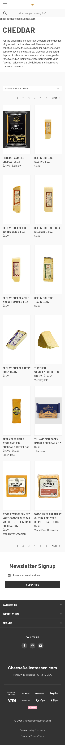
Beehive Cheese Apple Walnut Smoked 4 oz (16, 300)
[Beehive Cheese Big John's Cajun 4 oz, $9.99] (16, 199)
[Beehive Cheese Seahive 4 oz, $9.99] (48, 129)
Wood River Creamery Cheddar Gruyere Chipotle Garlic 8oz (48, 518)
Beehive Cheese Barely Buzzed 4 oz (17, 370)
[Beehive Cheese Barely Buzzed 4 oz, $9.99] (16, 340)
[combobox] (32, 13)
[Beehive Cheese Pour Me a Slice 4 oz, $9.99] (48, 199)
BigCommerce (38, 730)
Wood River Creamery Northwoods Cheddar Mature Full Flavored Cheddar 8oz (17, 520)
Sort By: (8, 88)
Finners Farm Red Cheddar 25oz (13, 160)
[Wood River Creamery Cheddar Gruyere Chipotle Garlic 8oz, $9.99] (48, 486)
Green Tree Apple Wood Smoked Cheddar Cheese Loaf (16, 443)
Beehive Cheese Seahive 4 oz (43, 160)
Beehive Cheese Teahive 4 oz (43, 300)
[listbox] (37, 88)
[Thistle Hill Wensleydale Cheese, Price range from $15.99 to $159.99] (48, 340)
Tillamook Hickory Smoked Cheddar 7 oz (47, 441)
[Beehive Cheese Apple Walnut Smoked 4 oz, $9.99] (16, 269)
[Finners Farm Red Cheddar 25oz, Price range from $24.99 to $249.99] (16, 129)
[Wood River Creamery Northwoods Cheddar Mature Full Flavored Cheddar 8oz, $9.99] (16, 486)
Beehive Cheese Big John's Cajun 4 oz (14, 230)
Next (55, 98)
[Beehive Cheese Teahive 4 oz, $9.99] (48, 269)
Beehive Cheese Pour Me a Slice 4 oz (47, 230)
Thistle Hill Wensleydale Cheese (47, 370)
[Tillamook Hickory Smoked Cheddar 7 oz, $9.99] (48, 411)
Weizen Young (37, 736)
